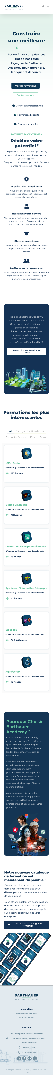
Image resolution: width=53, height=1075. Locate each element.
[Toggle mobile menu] (48, 6)
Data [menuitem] (33, 437)
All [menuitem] (10, 431)
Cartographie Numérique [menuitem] (30, 431)
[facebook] (24, 1058)
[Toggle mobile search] (43, 6)
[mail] (29, 1058)
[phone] (35, 1058)
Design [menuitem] (43, 437)
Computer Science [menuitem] (16, 437)
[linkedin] (19, 1058)
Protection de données (26, 1013)
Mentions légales (26, 1017)
